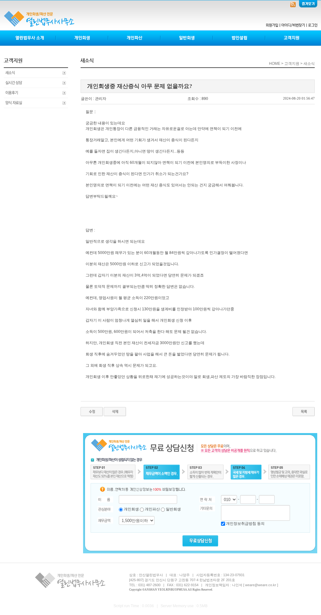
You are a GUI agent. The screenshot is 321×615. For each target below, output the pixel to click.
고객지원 (291, 38)
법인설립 (239, 38)
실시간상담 (36, 83)
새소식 (36, 73)
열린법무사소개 (30, 38)
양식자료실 (36, 103)
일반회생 (187, 38)
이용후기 (36, 93)
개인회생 (82, 38)
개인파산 (134, 38)
